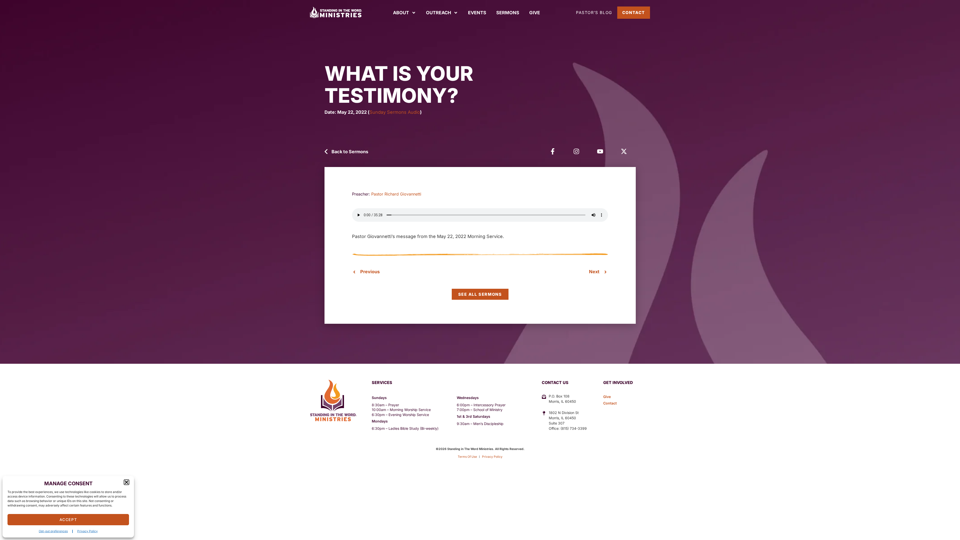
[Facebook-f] (552, 151)
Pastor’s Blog (594, 12)
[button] (126, 482)
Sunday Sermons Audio (395, 112)
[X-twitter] (624, 151)
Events (477, 12)
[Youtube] (600, 151)
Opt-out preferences (53, 531)
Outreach (438, 12)
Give (534, 12)
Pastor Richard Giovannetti (396, 194)
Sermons (507, 12)
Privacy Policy (87, 531)
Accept (68, 519)
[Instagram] (576, 151)
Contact (633, 12)
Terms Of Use (467, 456)
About (401, 12)
